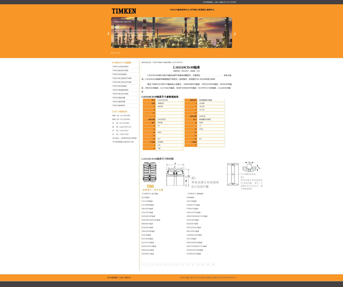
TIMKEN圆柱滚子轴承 (120, 70)
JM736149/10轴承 (193, 220)
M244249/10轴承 (192, 224)
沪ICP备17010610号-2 (228, 278)
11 (188, 264)
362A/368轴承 (191, 239)
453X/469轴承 (146, 235)
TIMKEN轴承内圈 (118, 98)
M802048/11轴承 (147, 224)
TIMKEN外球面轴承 (119, 74)
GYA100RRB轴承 (147, 205)
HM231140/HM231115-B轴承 (197, 246)
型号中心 (185, 10)
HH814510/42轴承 (147, 250)
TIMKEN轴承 (175, 10)
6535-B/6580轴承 (147, 239)
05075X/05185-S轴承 (194, 227)
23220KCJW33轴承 (193, 205)
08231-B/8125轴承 (193, 231)
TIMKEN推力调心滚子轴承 (122, 82)
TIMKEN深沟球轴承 (119, 86)
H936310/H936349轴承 (194, 243)
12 (193, 264)
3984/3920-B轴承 (147, 209)
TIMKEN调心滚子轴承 (120, 94)
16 (213, 264)
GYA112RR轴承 (147, 201)
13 (198, 264)
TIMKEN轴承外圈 (118, 102)
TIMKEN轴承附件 (118, 105)
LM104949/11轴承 (147, 254)
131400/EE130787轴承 (194, 235)
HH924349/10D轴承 (148, 216)
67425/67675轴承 (147, 212)
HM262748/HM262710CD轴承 (197, 216)
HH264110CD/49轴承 (148, 246)
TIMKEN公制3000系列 (120, 67)
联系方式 (123, 112)
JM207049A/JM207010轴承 (150, 220)
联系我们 (202, 10)
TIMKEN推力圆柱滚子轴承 (122, 78)
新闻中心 (210, 10)
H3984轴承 (190, 197)
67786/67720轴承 (192, 209)
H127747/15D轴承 (147, 243)
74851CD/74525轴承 (194, 212)
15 (208, 264)
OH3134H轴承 (192, 201)
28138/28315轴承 (147, 227)
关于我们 (193, 10)
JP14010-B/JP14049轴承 (195, 250)
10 (182, 264)
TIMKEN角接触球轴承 (120, 90)
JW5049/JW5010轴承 (194, 254)
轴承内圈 (167, 62)
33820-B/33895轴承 (148, 231)
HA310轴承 (145, 197)
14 (203, 264)
